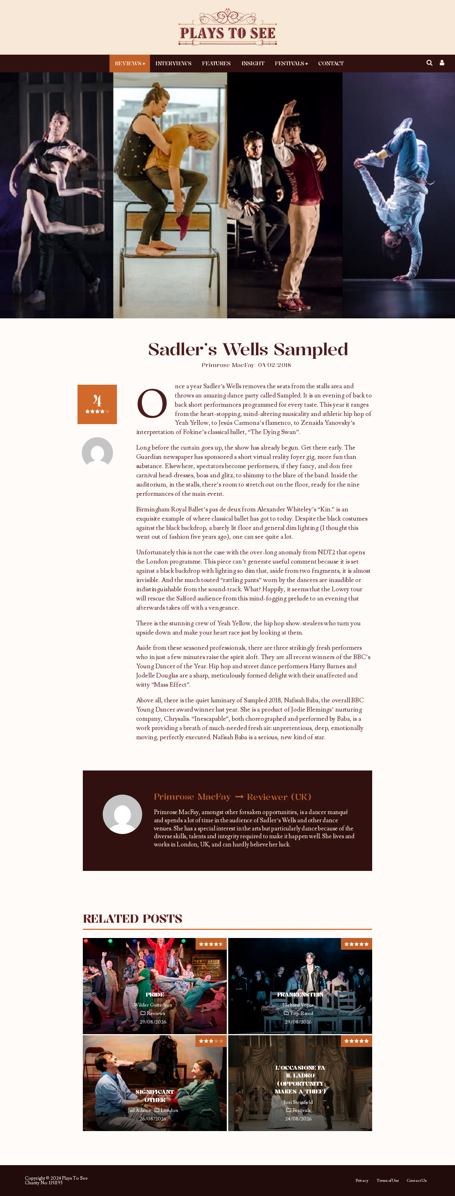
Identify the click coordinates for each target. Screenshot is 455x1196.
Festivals (289, 63)
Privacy (362, 1181)
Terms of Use (387, 1181)
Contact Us (417, 1181)
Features (216, 63)
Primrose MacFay (228, 365)
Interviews (173, 63)
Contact (331, 63)
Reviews (128, 63)
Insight (252, 63)
